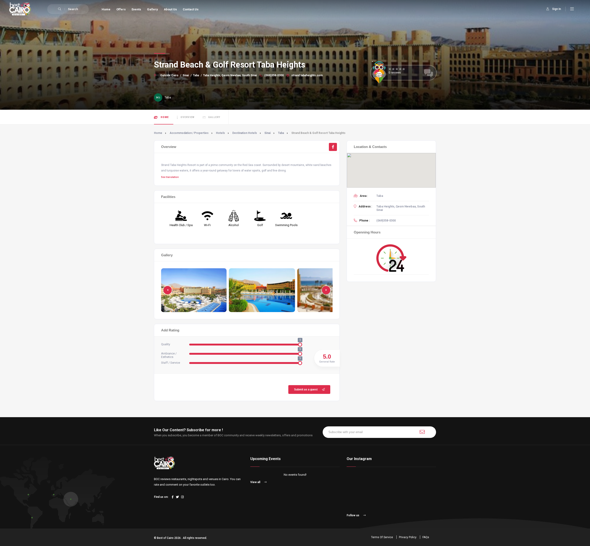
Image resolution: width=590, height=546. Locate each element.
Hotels (220, 133)
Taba (196, 75)
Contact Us (190, 9)
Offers (121, 9)
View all (255, 482)
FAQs (425, 537)
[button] (326, 290)
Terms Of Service (382, 537)
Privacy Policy (407, 537)
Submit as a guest (306, 389)
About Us (170, 9)
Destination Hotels (244, 133)
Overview (187, 117)
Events (136, 9)
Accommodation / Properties (189, 133)
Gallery (152, 9)
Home (106, 9)
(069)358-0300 (274, 75)
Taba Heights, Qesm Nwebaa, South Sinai (230, 75)
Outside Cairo (169, 75)
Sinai (186, 75)
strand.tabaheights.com (307, 75)
